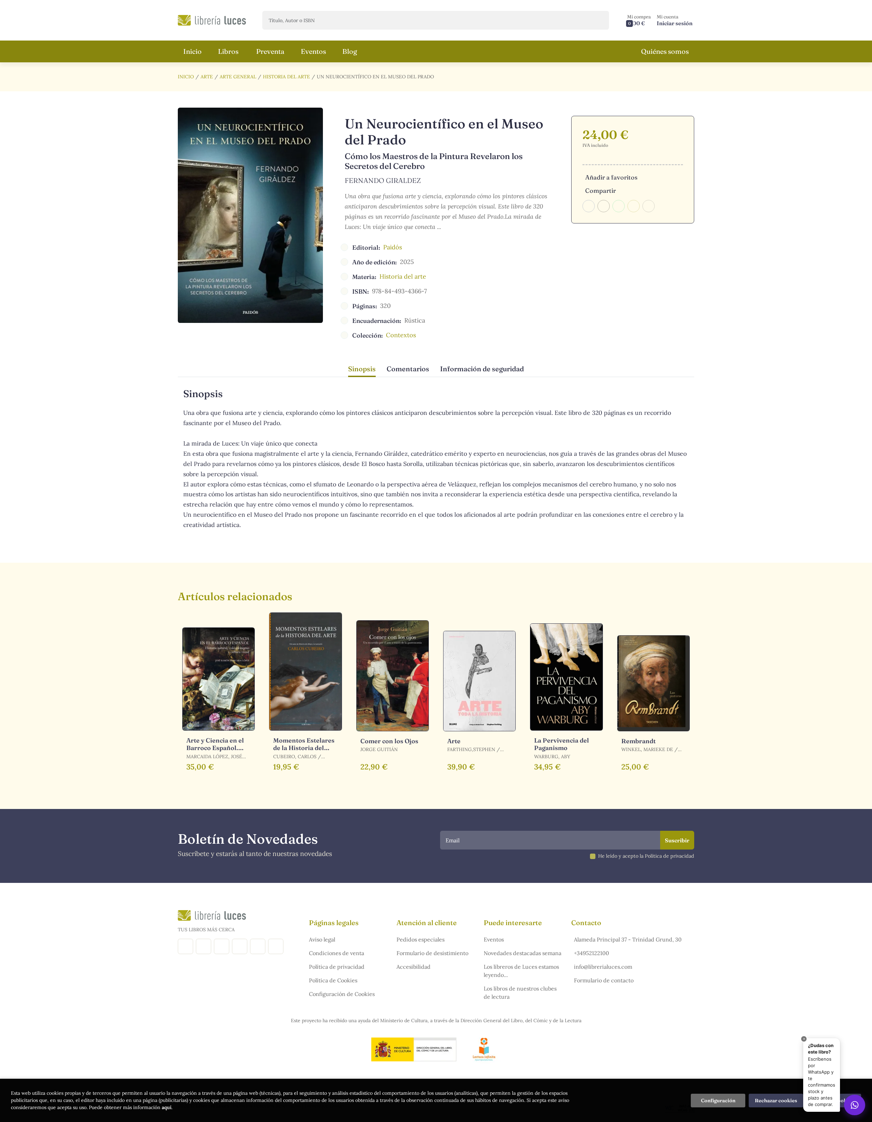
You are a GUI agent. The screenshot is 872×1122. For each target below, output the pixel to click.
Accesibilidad (413, 966)
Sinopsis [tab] (362, 368)
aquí (166, 1107)
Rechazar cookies (776, 1100)
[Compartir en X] (603, 206)
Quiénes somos (665, 51)
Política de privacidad (336, 966)
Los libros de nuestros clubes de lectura (520, 992)
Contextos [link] (401, 335)
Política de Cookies (333, 980)
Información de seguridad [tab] (482, 368)
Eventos (494, 939)
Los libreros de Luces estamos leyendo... (521, 970)
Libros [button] (228, 51)
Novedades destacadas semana (522, 953)
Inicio (186, 77)
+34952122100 (591, 953)
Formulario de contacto (604, 980)
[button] (639, 20)
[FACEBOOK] (185, 946)
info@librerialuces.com (603, 966)
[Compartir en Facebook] (588, 206)
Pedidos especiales (420, 939)
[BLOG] (239, 946)
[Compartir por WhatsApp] (618, 206)
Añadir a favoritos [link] (611, 177)
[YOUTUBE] (257, 946)
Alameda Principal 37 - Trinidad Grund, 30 (628, 939)
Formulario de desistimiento (432, 953)
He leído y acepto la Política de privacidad (646, 856)
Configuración (718, 1100)
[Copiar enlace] (648, 206)
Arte (207, 77)
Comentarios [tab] (408, 368)
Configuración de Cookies (342, 994)
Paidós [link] (392, 247)
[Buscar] (598, 20)
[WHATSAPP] (275, 946)
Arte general (238, 77)
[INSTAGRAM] (203, 946)
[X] (221, 946)
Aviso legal (322, 939)
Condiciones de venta (336, 953)
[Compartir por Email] (633, 206)
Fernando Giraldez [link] (383, 180)
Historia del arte (286, 77)
